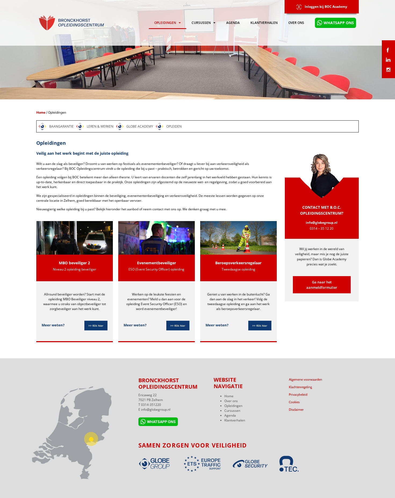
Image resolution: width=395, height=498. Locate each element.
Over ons (296, 22)
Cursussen (201, 22)
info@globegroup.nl (321, 222)
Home (40, 112)
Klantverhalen (264, 22)
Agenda (233, 22)
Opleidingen (165, 22)
